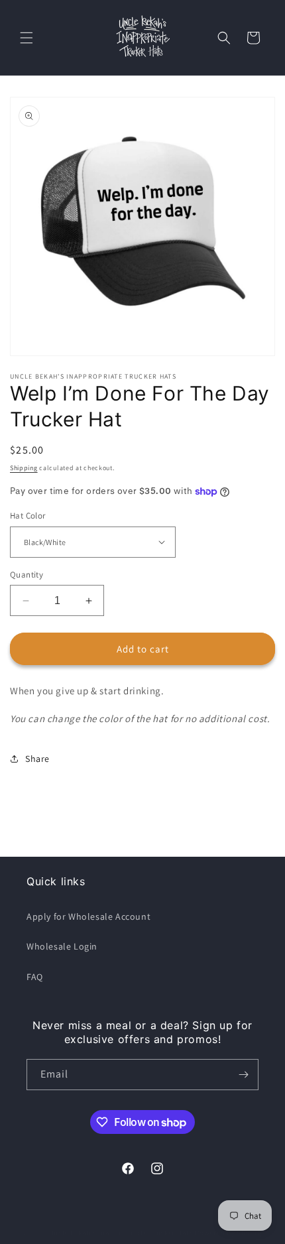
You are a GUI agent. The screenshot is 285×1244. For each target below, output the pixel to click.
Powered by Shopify (229, 1232)
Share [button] (37, 759)
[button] (26, 37)
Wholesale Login (62, 946)
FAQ (35, 977)
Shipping (24, 468)
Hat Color (28, 515)
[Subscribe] (243, 1074)
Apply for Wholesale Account (88, 916)
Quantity (26, 574)
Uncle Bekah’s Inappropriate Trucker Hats (121, 1232)
